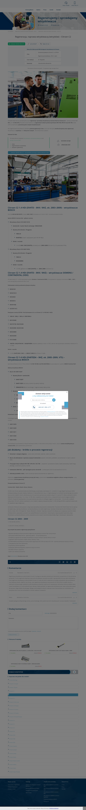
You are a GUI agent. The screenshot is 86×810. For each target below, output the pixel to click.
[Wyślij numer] (53, 400)
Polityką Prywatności (51, 411)
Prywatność (43, 416)
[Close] (67, 392)
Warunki (46, 416)
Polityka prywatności (53, 808)
